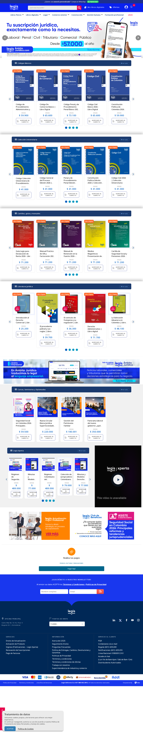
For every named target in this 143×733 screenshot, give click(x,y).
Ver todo (125, 63)
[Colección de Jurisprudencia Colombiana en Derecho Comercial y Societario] (64, 464)
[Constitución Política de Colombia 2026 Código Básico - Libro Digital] (119, 86)
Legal (45, 15)
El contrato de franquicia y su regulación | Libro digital (71, 321)
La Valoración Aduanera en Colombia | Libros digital (119, 321)
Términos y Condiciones (26, 682)
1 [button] (66, 128)
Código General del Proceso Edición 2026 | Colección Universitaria (46, 183)
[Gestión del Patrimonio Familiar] (71, 407)
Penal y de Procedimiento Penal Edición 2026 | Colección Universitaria (71, 183)
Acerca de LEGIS (58, 641)
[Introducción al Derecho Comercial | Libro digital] (24, 304)
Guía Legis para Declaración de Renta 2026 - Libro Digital (23, 255)
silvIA (130, 15)
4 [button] (77, 128)
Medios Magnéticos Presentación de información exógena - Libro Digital (95, 257)
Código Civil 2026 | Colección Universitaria (118, 180)
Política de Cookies (26, 729)
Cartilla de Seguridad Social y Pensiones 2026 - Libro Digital (119, 255)
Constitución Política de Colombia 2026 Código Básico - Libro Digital (118, 109)
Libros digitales (32, 15)
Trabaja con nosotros (61, 665)
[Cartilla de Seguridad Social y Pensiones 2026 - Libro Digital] (119, 234)
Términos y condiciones (62, 659)
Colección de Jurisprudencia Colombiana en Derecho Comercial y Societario (67, 480)
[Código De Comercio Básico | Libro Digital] (48, 86)
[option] (23, 97)
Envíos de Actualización (15, 641)
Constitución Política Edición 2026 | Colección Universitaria (95, 182)
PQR (100, 641)
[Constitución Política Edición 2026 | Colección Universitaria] (95, 160)
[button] (75, 55)
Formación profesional (114, 15)
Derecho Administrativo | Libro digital (95, 329)
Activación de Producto (15, 644)
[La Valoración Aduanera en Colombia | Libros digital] (119, 304)
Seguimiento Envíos (60, 644)
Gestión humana (93, 15)
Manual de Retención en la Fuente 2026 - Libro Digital (70, 255)
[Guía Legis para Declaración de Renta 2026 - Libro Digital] (24, 234)
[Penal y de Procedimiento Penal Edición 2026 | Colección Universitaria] (71, 160)
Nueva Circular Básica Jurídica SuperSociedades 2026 (47, 424)
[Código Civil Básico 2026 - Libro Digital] (95, 86)
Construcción (77, 15)
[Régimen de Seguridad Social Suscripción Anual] (15, 464)
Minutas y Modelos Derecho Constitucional (83, 478)
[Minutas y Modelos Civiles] (32, 464)
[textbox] (52, 8)
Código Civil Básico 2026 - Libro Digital (93, 107)
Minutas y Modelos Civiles (31, 478)
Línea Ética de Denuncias (44, 682)
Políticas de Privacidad (61, 655)
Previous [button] (10, 99)
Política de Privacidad (9, 682)
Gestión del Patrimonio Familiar (69, 423)
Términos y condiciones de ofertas (66, 662)
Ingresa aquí (94, 1)
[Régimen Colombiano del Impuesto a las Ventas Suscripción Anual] (48, 464)
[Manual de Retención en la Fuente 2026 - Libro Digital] (71, 234)
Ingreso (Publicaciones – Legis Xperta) (22, 647)
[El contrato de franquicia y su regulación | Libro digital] (71, 304)
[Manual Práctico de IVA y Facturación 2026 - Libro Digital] (48, 234)
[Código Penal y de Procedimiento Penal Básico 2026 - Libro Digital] (71, 86)
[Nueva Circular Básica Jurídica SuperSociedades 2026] (48, 407)
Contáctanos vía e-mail (107, 644)
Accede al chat (104, 656)
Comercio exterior (59, 15)
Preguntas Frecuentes (61, 647)
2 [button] (70, 128)
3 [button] (73, 128)
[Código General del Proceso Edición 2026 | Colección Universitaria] (48, 160)
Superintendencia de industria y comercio (69, 668)
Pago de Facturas (13, 653)
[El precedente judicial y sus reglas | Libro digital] (48, 308)
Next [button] (133, 99)
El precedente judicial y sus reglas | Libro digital (46, 330)
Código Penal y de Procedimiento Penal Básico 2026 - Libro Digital (71, 108)
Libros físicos (16, 15)
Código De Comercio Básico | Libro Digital (47, 107)
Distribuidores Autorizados (109, 662)
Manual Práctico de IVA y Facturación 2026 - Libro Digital (47, 255)
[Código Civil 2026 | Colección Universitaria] (119, 160)
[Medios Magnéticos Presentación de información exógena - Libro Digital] (95, 234)
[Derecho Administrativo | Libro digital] (95, 308)
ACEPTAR (10, 729)
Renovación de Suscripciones (18, 650)
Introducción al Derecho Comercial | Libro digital (23, 321)
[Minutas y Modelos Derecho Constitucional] (81, 464)
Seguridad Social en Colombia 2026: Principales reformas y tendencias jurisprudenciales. (24, 426)
